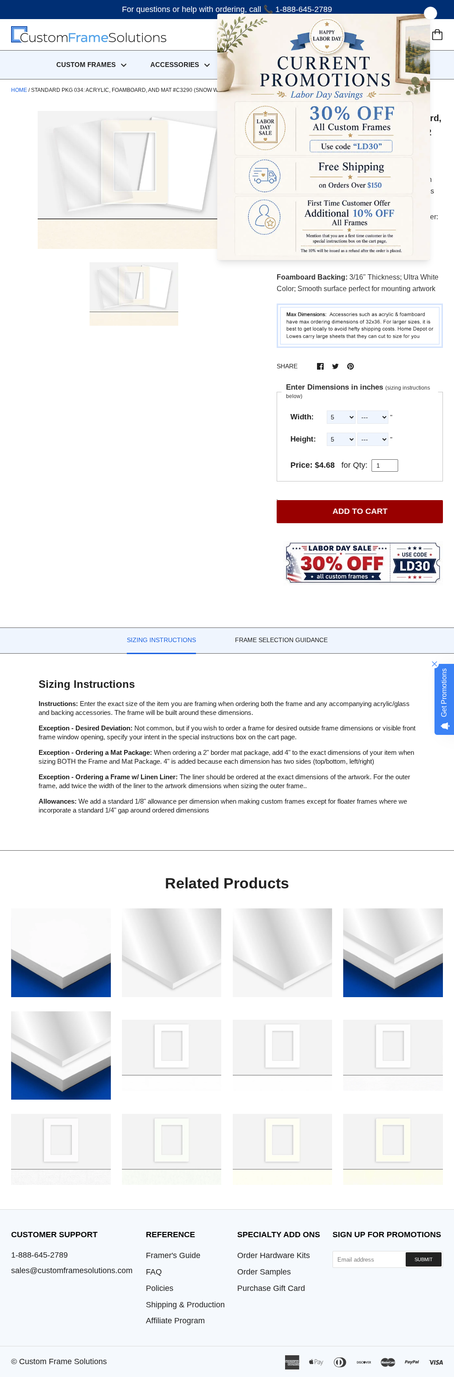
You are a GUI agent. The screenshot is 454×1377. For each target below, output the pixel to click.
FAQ (154, 1271)
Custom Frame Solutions (63, 1361)
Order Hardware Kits (273, 1255)
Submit (424, 1259)
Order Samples (264, 1271)
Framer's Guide (173, 1255)
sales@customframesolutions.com (72, 1270)
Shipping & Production (185, 1304)
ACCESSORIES (175, 64)
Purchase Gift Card (271, 1288)
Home (19, 90)
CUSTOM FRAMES (86, 64)
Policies (159, 1288)
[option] (134, 180)
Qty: (360, 465)
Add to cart (360, 511)
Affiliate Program (175, 1320)
